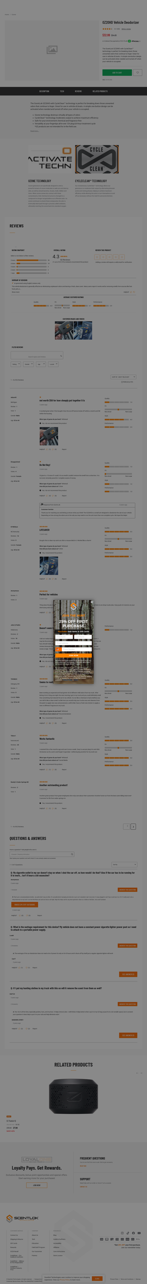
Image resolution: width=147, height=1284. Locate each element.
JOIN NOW (73, 655)
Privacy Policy (67, 680)
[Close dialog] (92, 602)
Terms (76, 680)
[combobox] (58, 649)
